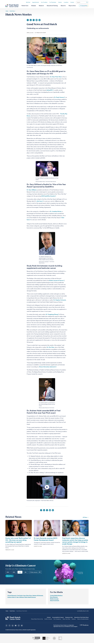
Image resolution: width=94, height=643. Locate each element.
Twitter (34, 20)
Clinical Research (11, 595)
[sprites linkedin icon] (13, 626)
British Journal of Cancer (56, 280)
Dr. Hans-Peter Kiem (56, 77)
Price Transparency (57, 619)
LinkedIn (31, 20)
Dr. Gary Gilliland (31, 190)
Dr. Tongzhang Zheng (52, 314)
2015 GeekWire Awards (48, 196)
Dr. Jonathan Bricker (56, 211)
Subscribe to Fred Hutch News (81, 617)
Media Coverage (54, 598)
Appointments (35, 2)
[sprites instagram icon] (19, 626)
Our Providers (44, 2)
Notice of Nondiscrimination (83, 619)
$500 (8, 572)
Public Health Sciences (30, 597)
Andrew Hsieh (11, 597)
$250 (14, 572)
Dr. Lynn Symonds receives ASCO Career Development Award (45, 539)
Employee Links (69, 617)
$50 (26, 572)
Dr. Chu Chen (50, 347)
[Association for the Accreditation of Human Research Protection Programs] (54, 638)
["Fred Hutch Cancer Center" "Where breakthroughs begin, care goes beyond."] (11, 5)
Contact (72, 2)
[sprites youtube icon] (16, 626)
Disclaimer (74, 619)
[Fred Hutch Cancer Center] (12, 618)
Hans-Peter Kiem (27, 595)
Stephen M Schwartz (37, 595)
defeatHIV (49, 90)
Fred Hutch (20, 595)
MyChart (28, 2)
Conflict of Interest (48, 619)
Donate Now (10, 576)
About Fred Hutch (54, 600)
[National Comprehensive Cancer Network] (46, 638)
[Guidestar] (60, 638)
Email (37, 20)
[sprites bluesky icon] (22, 626)
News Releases (54, 597)
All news (85, 517)
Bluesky (39, 20)
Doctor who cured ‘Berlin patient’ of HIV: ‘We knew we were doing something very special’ (18, 540)
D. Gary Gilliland (19, 597)
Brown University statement (47, 367)
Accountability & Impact (58, 617)
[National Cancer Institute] (36, 638)
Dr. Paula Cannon (59, 97)
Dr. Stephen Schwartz (60, 300)
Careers (60, 2)
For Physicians (52, 2)
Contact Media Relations (56, 595)
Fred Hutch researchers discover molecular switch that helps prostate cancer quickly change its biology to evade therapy (75, 541)
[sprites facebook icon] (6, 626)
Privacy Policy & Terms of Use (37, 619)
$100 (20, 572)
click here (39, 201)
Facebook (28, 20)
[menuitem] (25, 5)
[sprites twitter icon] (10, 626)
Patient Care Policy (66, 619)
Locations (66, 2)
